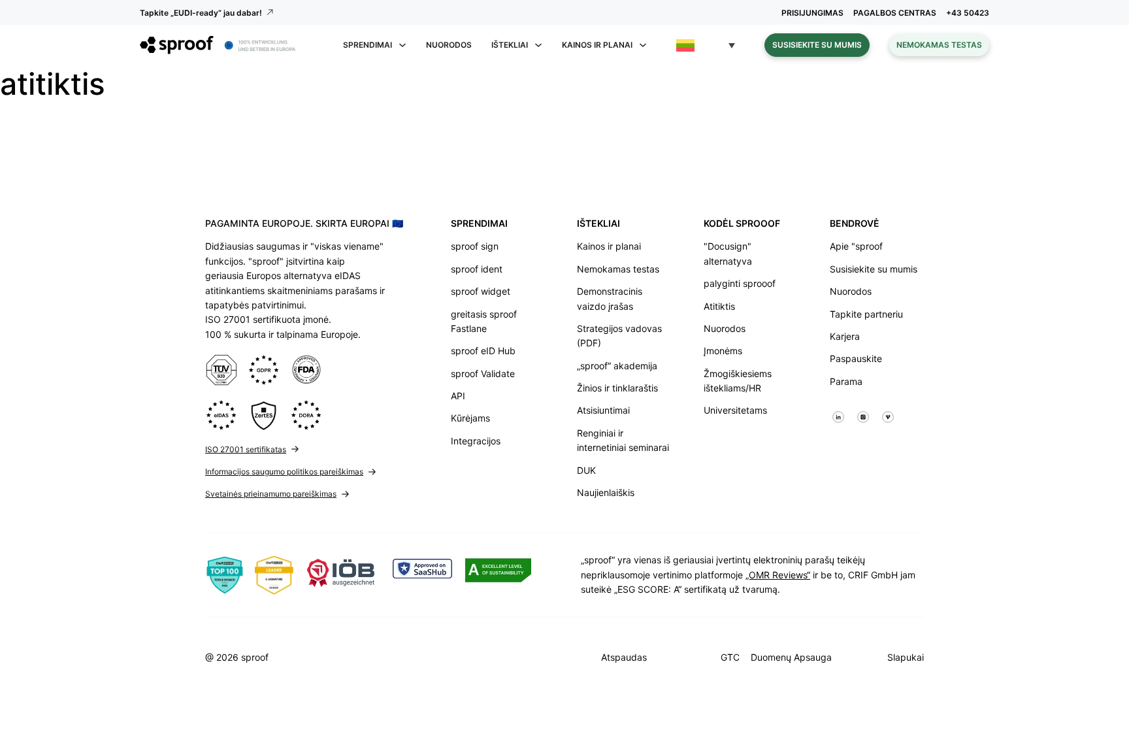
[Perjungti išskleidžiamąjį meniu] (402, 45)
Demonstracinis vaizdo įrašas (609, 298)
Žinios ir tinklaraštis (617, 387)
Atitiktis (719, 306)
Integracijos (475, 440)
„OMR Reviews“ (777, 574)
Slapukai (905, 657)
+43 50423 (967, 13)
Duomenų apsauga (791, 657)
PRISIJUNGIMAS (812, 13)
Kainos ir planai (609, 246)
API (458, 395)
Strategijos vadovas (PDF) (619, 335)
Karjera (845, 336)
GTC (730, 657)
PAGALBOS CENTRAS (894, 13)
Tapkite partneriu (866, 314)
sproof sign (475, 246)
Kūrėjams (470, 417)
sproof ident (476, 268)
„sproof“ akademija (617, 365)
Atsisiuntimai (603, 410)
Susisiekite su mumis (817, 45)
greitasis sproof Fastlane (484, 321)
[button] (706, 45)
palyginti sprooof (740, 283)
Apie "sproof (856, 246)
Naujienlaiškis (605, 492)
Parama (846, 381)
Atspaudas (624, 657)
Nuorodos (449, 45)
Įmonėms (723, 350)
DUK (586, 470)
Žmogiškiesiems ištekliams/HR (738, 380)
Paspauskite (856, 358)
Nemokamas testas (939, 45)
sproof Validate (483, 373)
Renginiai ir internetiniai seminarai (623, 440)
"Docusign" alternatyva (728, 253)
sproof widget (480, 291)
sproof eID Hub (483, 350)
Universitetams (735, 410)
